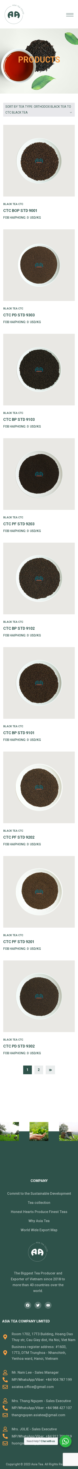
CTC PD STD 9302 (19, 1046)
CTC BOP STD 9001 (20, 210)
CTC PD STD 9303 (19, 315)
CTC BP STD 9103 (19, 419)
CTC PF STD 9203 (18, 524)
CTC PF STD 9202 (18, 837)
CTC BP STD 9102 (19, 628)
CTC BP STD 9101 (19, 732)
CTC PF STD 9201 (18, 941)
